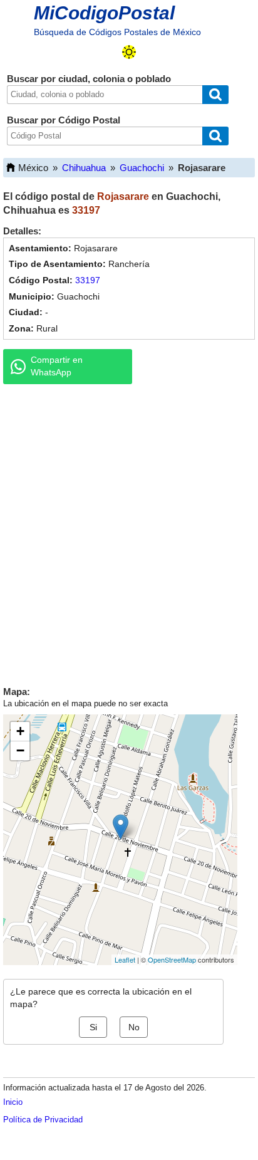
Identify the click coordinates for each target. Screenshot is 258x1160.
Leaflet (125, 959)
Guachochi (142, 167)
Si (93, 1027)
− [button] (20, 750)
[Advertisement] (129, 532)
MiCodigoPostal (104, 13)
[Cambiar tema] (129, 52)
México (33, 167)
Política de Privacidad (43, 1119)
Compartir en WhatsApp (57, 366)
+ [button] (20, 731)
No (134, 1027)
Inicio (13, 1102)
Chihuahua (84, 167)
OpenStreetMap (172, 959)
